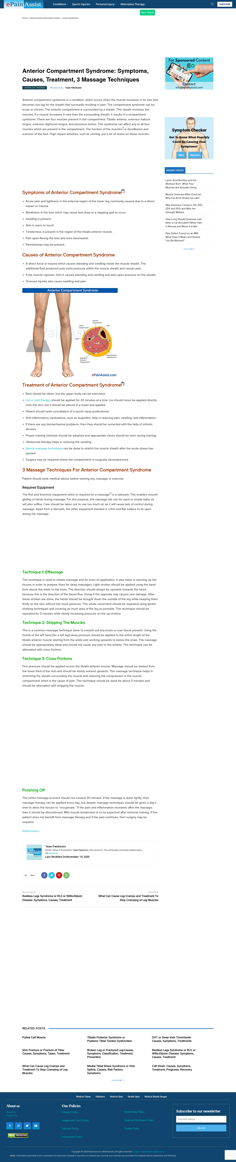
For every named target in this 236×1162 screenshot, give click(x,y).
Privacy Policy (70, 1112)
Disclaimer (149, 1151)
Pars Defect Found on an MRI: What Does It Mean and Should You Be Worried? (183, 237)
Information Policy (72, 1136)
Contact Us (11, 1115)
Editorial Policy (70, 1128)
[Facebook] (44, 875)
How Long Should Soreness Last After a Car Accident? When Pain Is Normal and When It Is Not (184, 223)
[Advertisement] (90, 43)
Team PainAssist (73, 88)
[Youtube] (35, 1125)
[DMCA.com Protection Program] (17, 1136)
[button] (212, 3)
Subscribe (201, 1128)
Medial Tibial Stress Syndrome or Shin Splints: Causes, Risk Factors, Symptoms (111, 1070)
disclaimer (53, 853)
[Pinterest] (59, 875)
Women (195, 155)
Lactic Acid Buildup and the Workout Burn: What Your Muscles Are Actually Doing (181, 184)
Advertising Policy (134, 1111)
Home (25, 18)
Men (181, 155)
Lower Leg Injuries (70, 18)
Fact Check (147, 12)
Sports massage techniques (44, 448)
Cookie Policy (132, 1128)
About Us (11, 1112)
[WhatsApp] (66, 875)
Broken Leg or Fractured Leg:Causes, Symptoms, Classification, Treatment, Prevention (110, 1054)
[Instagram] (18, 1125)
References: (30, 831)
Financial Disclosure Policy (139, 1120)
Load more (188, 249)
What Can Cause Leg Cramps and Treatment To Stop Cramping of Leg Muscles (44, 1070)
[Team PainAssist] (34, 852)
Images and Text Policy (75, 1120)
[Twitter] (51, 875)
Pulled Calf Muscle (34, 1037)
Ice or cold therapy (38, 400)
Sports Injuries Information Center (45, 18)
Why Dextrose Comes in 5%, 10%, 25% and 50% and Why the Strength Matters (184, 209)
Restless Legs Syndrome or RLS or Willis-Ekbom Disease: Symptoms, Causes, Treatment (173, 1054)
